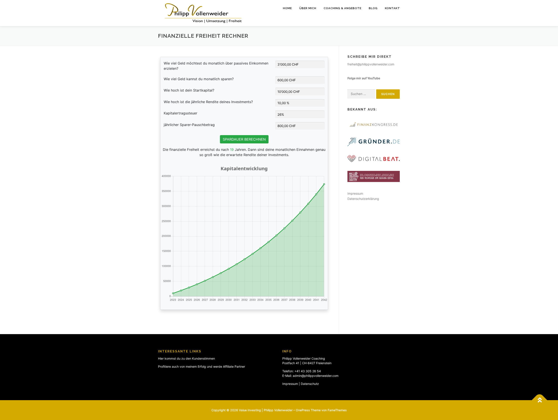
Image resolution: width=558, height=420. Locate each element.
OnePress (303, 410)
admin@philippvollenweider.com (316, 375)
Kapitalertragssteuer (180, 113)
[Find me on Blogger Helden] (373, 176)
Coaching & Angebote (342, 8)
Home (287, 8)
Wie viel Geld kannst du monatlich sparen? (199, 79)
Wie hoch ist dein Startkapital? (189, 90)
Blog (373, 8)
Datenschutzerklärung (363, 199)
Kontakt (392, 8)
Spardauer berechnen (244, 139)
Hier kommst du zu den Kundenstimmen (186, 358)
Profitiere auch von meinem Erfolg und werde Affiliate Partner (201, 366)
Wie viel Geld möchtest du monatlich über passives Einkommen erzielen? (216, 66)
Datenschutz (310, 384)
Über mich (307, 8)
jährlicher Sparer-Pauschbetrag (189, 124)
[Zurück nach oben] (539, 400)
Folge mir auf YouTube (363, 78)
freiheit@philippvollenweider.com (370, 64)
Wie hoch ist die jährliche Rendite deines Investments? (208, 102)
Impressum (355, 193)
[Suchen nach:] (361, 94)
